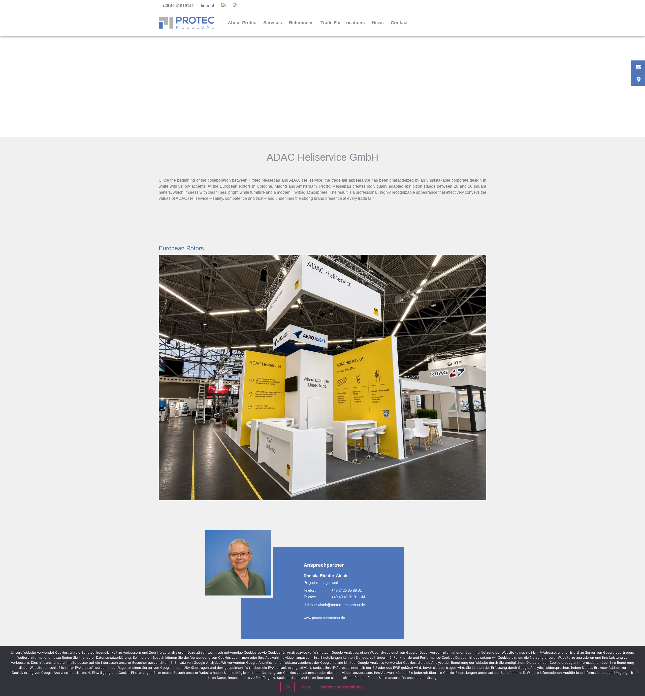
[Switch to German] (223, 6)
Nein (305, 686)
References (301, 22)
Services (272, 22)
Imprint (207, 6)
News (378, 22)
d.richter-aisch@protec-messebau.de (334, 605)
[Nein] (637, 671)
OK (287, 686)
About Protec (242, 22)
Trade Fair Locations (342, 22)
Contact (399, 22)
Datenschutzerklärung (342, 686)
